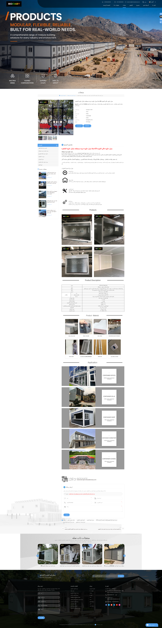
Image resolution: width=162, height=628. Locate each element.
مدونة (90, 599)
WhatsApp (87, 125)
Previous (37, 556)
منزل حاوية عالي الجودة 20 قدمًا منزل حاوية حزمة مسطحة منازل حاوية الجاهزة (82, 494)
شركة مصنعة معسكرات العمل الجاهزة (77, 599)
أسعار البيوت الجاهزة (81, 520)
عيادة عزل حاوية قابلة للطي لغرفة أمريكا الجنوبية (52, 201)
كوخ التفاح (40, 165)
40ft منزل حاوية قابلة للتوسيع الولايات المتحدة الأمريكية (106, 520)
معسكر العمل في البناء (74, 595)
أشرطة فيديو (146, 5)
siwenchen (80, 480)
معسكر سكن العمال (74, 606)
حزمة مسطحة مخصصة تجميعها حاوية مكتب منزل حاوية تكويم (51, 211)
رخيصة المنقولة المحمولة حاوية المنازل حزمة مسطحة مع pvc (92, 566)
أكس (90, 603)
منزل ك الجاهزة (41, 156)
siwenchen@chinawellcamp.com (133, 2)
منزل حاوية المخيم (90, 520)
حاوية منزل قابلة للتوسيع (43, 154)
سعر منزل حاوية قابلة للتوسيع (68, 522)
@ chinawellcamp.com (89, 480)
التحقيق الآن (79, 125)
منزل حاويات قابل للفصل (43, 162)
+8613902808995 (107, 2)
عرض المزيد (49, 177)
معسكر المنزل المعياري (74, 601)
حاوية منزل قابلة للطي (43, 148)
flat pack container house (75, 608)
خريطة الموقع (92, 601)
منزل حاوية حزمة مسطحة (71, 95)
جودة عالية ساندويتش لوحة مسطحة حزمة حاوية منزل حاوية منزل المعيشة (48, 566)
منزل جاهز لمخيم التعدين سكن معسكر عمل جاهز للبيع (51, 174)
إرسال (41, 617)
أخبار (90, 597)
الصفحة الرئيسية (106, 5)
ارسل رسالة (151, 625)
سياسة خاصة (92, 606)
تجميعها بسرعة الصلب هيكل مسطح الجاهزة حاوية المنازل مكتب (52, 193)
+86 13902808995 (119, 2)
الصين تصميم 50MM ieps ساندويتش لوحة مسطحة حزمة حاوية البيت (70, 566)
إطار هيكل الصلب (73, 603)
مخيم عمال (72, 591)
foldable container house (75, 597)
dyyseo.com (92, 624)
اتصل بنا (154, 5)
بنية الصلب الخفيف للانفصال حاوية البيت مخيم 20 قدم (52, 182)
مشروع (138, 5)
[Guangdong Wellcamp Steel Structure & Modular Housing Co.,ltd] (14, 4)
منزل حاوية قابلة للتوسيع (75, 593)
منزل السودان (41, 159)
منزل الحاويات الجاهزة (74, 588)
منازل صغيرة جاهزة (71, 520)
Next (124, 556)
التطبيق (131, 5)
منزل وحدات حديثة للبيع (80, 522)
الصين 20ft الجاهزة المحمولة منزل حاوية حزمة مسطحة (114, 566)
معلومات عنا (116, 5)
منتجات (124, 5)
